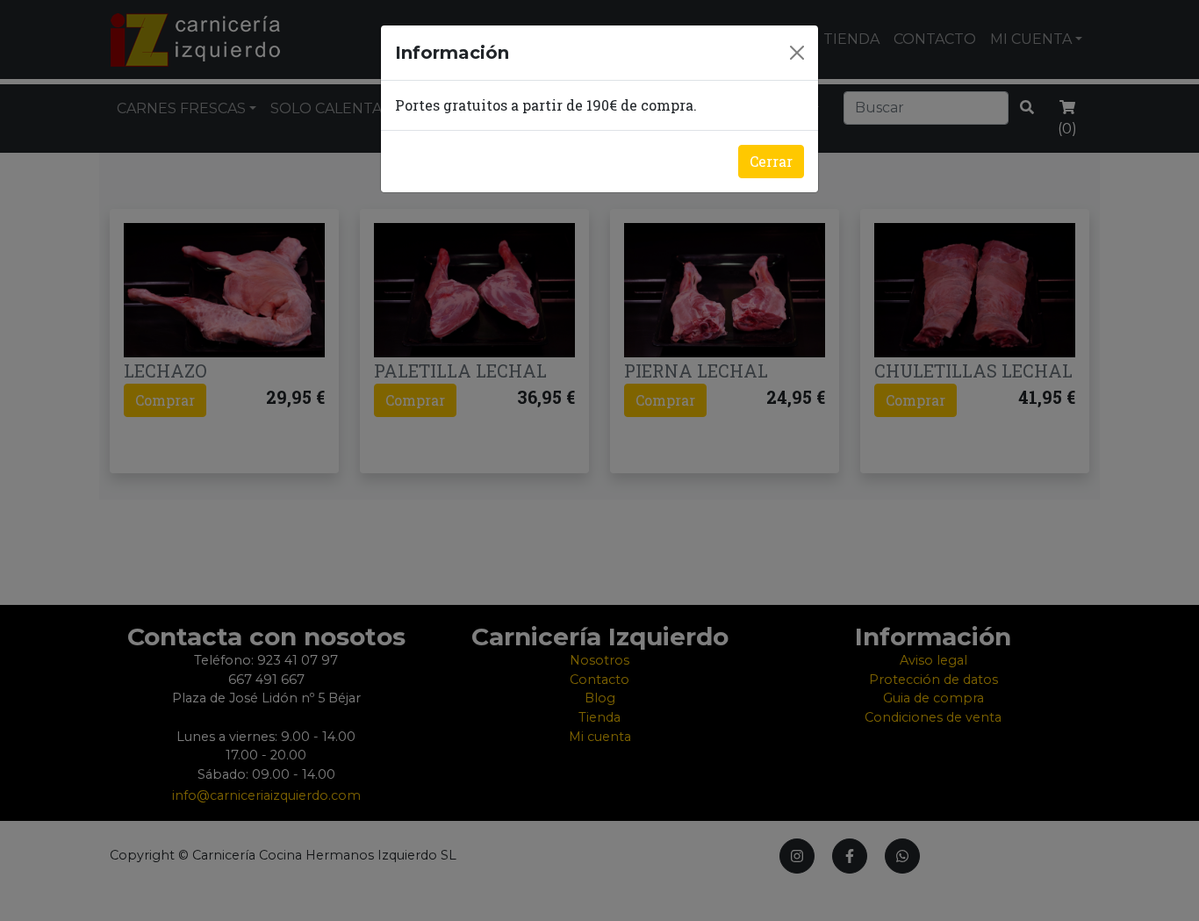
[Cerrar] (797, 53)
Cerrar (771, 161)
